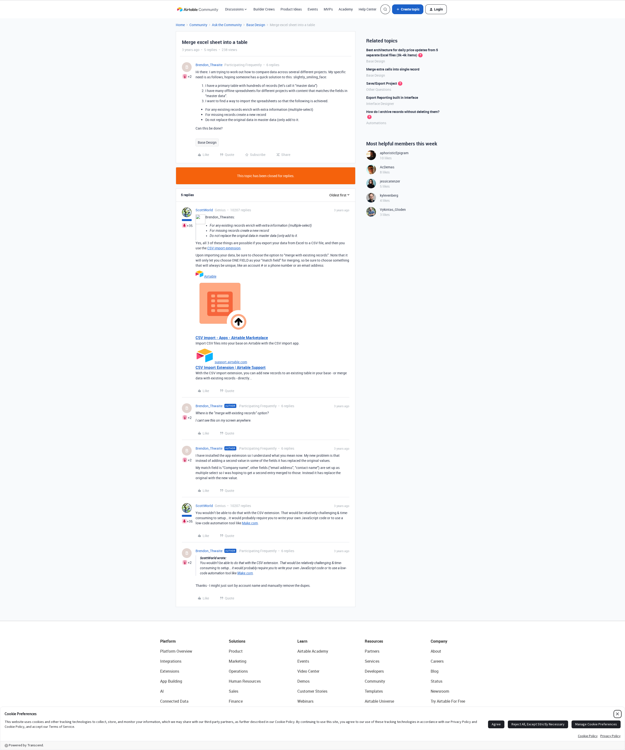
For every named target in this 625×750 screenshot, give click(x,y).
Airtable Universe (379, 701)
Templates (374, 691)
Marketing (237, 661)
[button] (407, 9)
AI (162, 691)
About (436, 651)
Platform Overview (176, 651)
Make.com (250, 523)
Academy (346, 9)
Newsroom (440, 691)
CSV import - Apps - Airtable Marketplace (232, 337)
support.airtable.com (231, 362)
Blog (434, 671)
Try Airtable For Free (448, 701)
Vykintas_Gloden (393, 209)
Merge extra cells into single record (392, 69)
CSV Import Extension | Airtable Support (231, 367)
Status (436, 681)
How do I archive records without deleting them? (402, 111)
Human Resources (245, 681)
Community (198, 24)
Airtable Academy (312, 651)
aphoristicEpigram (394, 153)
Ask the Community (227, 24)
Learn (302, 641)
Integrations (170, 661)
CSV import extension (223, 248)
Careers (437, 661)
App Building (171, 681)
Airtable (210, 276)
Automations (376, 123)
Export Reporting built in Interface (392, 97)
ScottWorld (204, 210)
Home (180, 24)
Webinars (305, 701)
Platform (168, 641)
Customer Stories (312, 691)
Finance (236, 701)
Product (236, 651)
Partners (372, 651)
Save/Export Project (381, 83)
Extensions (169, 671)
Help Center (367, 9)
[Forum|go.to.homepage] (197, 9)
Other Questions (378, 89)
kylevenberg (389, 195)
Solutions (237, 641)
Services (372, 661)
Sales (233, 691)
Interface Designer (380, 103)
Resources (374, 641)
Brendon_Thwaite (209, 64)
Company (439, 641)
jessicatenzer (390, 181)
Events (313, 9)
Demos (303, 681)
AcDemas (387, 167)
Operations (238, 671)
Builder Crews (264, 9)
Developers (374, 671)
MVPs (328, 9)
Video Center (308, 671)
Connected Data (174, 701)
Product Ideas (291, 9)
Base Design (255, 24)
